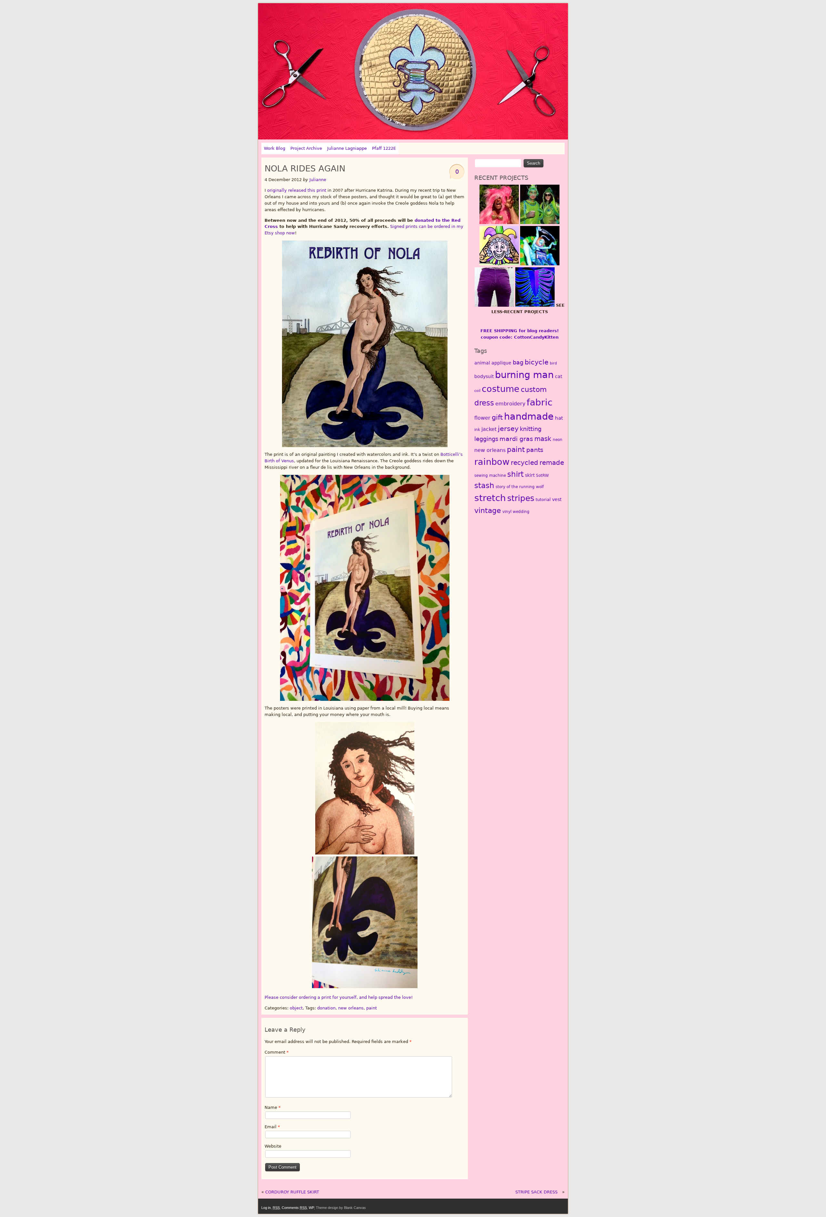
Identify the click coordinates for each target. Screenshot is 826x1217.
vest (556, 499)
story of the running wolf (520, 487)
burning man (524, 374)
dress (484, 402)
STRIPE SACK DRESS (536, 1192)
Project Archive (306, 148)
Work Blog (274, 148)
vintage (487, 510)
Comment (277, 1052)
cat (558, 376)
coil (477, 391)
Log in (266, 1208)
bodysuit (484, 376)
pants (534, 450)
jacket (489, 429)
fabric (539, 402)
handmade (529, 416)
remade (551, 462)
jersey (508, 428)
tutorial (543, 499)
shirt (515, 474)
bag (518, 362)
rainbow (491, 461)
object (296, 1008)
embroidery (510, 404)
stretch (490, 498)
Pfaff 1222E (384, 148)
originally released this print (296, 190)
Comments (294, 1208)
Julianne (317, 179)
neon (557, 439)
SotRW (542, 475)
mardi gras (516, 439)
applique (501, 362)
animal (482, 362)
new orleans (351, 1008)
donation (326, 1008)
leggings (486, 438)
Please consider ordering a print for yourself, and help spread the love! (339, 997)
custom (534, 389)
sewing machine (490, 475)
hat (559, 418)
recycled (524, 462)
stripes (520, 498)
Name (273, 1107)
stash (484, 485)
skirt (530, 475)
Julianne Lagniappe (347, 148)
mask (542, 439)
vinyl (506, 511)
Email (272, 1126)
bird (553, 363)
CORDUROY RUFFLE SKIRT (292, 1192)
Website (273, 1146)
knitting (530, 428)
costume (500, 389)
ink (477, 429)
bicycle (537, 362)
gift (497, 417)
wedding (521, 511)
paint (371, 1008)
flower (482, 418)
